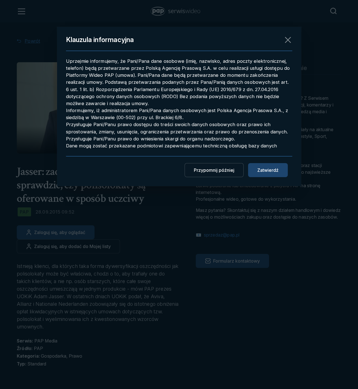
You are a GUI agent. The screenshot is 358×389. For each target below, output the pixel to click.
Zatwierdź (268, 170)
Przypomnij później (214, 170)
